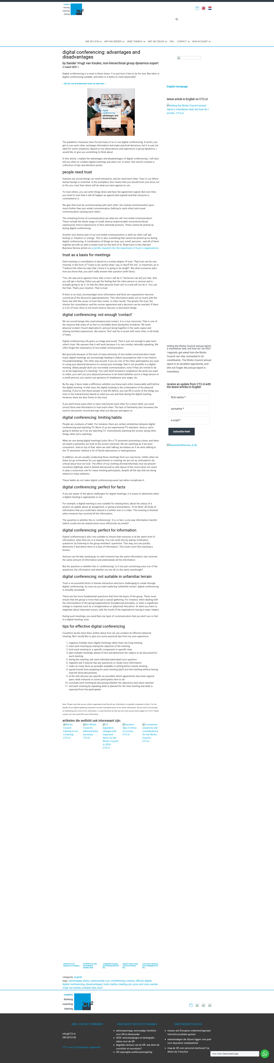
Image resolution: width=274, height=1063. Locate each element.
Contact (182, 41)
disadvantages (94, 984)
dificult (140, 980)
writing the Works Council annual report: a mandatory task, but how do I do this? (189, 347)
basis (86, 980)
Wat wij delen (156, 41)
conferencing (118, 980)
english (78, 977)
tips (94, 987)
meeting (122, 984)
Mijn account (200, 41)
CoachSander (97, 980)
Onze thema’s (134, 41)
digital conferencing (73, 984)
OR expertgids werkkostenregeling (134, 1052)
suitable (86, 987)
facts (106, 984)
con (107, 980)
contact (130, 980)
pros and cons (141, 984)
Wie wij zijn (92, 41)
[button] (177, 19)
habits (113, 984)
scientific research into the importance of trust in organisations (125, 248)
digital (148, 980)
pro (130, 984)
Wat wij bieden (112, 41)
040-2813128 (69, 1037)
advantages (75, 980)
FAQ (172, 41)
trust (99, 987)
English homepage (177, 86)
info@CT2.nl (68, 1033)
